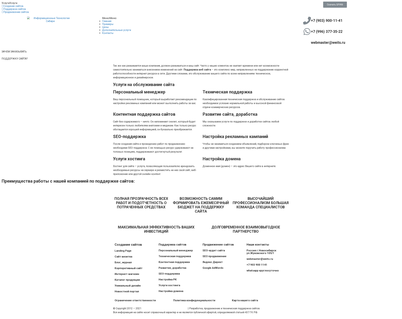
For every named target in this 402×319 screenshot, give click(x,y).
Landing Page (123, 250)
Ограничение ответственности (135, 300)
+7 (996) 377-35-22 (326, 32)
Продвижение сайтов (16, 12)
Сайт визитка (123, 256)
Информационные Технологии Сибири (164, 308)
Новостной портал (127, 291)
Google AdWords (213, 267)
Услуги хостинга (169, 285)
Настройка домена (171, 291)
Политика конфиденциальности (194, 300)
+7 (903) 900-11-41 (326, 21)
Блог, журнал (123, 262)
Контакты (108, 33)
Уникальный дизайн (128, 285)
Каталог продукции (127, 279)
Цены (105, 27)
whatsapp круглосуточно (263, 270)
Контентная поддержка (174, 262)
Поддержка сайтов (14, 9)
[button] (9, 3)
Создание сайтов (13, 6)
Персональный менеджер (176, 250)
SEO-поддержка (169, 273)
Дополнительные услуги (116, 30)
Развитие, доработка (172, 267)
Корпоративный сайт (128, 268)
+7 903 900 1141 (257, 264)
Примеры (108, 24)
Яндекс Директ (213, 262)
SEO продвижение (214, 256)
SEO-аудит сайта (214, 250)
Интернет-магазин (127, 274)
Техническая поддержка (175, 256)
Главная (106, 21)
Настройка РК (168, 279)
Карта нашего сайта (245, 300)
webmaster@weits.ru (328, 43)
